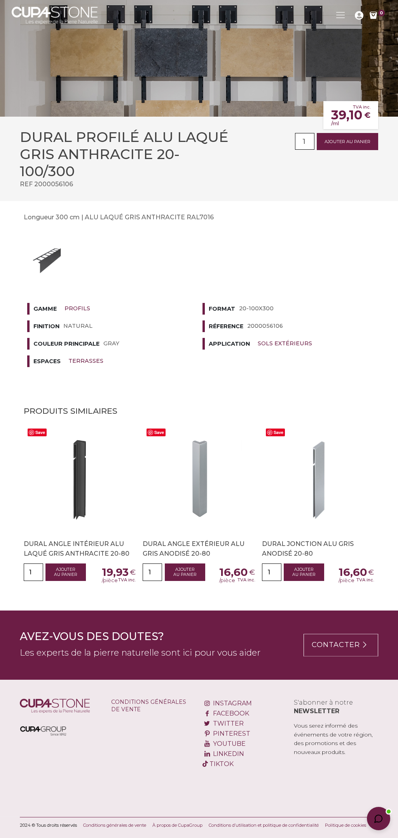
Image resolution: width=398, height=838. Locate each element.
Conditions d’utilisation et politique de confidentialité (264, 825)
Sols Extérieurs (285, 343)
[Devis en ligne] (55, 15)
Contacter (336, 644)
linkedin (227, 754)
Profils (77, 308)
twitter (227, 723)
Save (40, 432)
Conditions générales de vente (114, 825)
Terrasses (85, 360)
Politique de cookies (345, 825)
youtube (228, 743)
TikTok (221, 764)
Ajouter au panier (347, 141)
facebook (230, 713)
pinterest (230, 733)
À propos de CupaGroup (177, 825)
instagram (231, 703)
